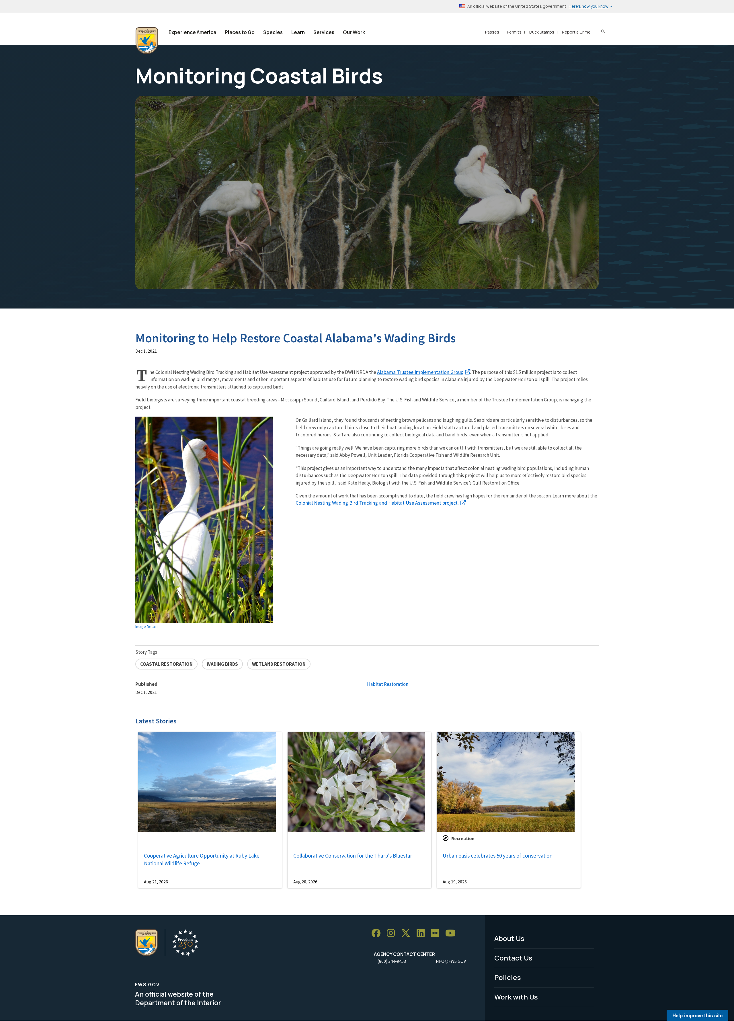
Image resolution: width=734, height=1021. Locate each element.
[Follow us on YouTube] (452, 933)
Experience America (192, 32)
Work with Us (516, 997)
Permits (514, 32)
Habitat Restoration (387, 684)
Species (273, 32)
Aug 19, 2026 (455, 882)
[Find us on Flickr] (437, 933)
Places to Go (240, 32)
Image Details (147, 626)
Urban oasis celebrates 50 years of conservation (498, 855)
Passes (492, 32)
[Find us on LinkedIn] (423, 933)
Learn (298, 32)
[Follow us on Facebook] (377, 933)
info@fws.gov (450, 961)
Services (323, 32)
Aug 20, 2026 (305, 882)
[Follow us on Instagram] (393, 933)
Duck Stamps (541, 32)
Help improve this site (697, 1015)
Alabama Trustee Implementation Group (420, 372)
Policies (507, 977)
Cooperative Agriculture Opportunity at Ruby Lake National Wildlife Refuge (201, 859)
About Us (509, 938)
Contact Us (513, 958)
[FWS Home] (146, 40)
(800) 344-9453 (391, 961)
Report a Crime (576, 32)
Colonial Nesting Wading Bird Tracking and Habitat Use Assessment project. (377, 502)
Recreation (463, 838)
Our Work (354, 32)
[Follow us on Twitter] (407, 933)
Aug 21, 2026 (156, 882)
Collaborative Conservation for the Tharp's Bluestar (352, 855)
